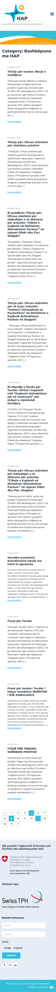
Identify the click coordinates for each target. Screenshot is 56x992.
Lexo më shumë (14, 122)
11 (25, 818)
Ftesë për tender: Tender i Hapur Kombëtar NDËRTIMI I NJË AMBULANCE (27, 692)
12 (31, 818)
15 (45, 818)
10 (18, 818)
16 (5, 824)
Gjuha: (5, 942)
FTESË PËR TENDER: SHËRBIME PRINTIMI (22, 750)
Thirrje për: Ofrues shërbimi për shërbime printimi (27, 144)
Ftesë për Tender (19, 621)
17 (11, 824)
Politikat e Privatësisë (38, 987)
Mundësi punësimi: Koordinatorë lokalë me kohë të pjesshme (24, 561)
